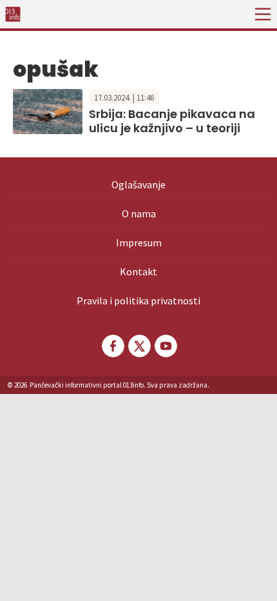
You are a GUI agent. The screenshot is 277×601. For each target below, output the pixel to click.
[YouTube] (165, 346)
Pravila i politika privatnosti (138, 300)
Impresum (139, 242)
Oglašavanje (138, 184)
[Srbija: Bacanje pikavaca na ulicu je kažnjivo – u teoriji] (47, 110)
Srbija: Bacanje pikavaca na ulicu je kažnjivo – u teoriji (172, 121)
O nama (139, 213)
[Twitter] (138, 346)
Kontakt (138, 271)
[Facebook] (112, 346)
